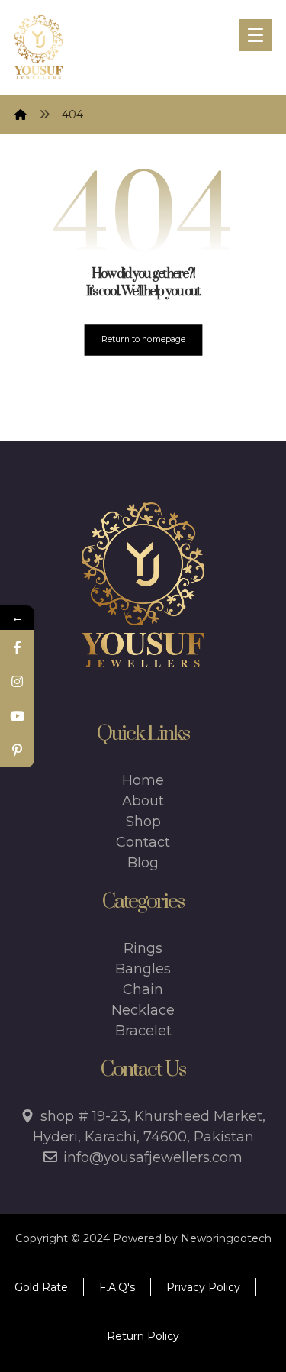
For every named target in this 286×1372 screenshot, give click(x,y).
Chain (143, 989)
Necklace (143, 1010)
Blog (143, 862)
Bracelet (143, 1030)
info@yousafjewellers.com (153, 1157)
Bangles (143, 968)
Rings (143, 948)
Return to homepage (143, 339)
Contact (143, 842)
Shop (143, 821)
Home (143, 780)
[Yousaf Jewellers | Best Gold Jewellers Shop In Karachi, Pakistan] (38, 47)
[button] (255, 35)
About (143, 801)
